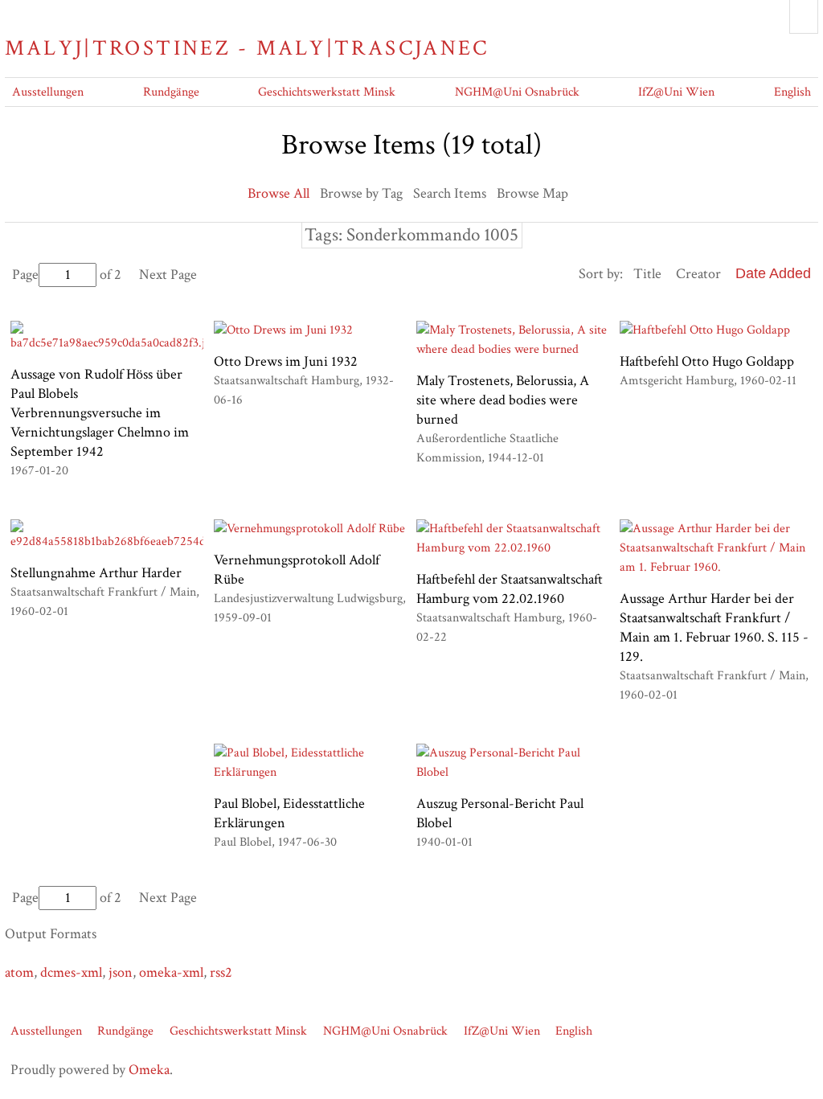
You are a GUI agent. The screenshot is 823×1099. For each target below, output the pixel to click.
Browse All (278, 193)
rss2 (221, 972)
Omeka (149, 1069)
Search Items (449, 193)
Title (647, 273)
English (792, 92)
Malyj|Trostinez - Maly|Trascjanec (247, 48)
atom (19, 972)
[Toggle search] (803, 17)
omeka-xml (171, 972)
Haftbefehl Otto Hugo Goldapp (707, 361)
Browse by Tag (361, 193)
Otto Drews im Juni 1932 (286, 361)
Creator (698, 273)
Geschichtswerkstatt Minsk (326, 92)
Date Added (773, 273)
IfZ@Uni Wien (676, 92)
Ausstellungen (48, 92)
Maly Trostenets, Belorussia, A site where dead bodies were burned (502, 400)
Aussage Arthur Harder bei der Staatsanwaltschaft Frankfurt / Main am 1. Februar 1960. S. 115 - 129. (714, 627)
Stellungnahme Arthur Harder (96, 573)
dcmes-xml (71, 972)
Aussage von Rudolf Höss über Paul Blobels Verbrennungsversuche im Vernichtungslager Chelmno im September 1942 (99, 413)
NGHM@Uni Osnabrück (517, 92)
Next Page (168, 274)
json (121, 972)
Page (25, 274)
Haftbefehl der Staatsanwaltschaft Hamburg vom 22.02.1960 (509, 589)
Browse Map (532, 193)
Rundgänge (171, 92)
